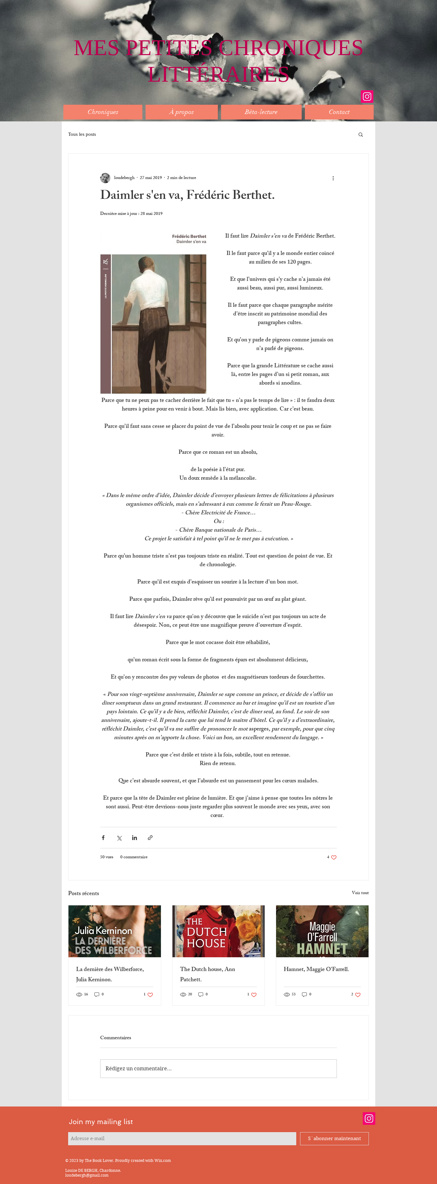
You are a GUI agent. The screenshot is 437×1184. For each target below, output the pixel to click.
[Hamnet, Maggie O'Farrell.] (322, 931)
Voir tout (360, 893)
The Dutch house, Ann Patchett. (207, 975)
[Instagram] (367, 96)
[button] (361, 134)
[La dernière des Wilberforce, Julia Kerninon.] (114, 931)
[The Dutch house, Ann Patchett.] (218, 931)
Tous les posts (82, 134)
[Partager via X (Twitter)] (119, 838)
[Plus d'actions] (333, 178)
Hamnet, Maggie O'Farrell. (316, 970)
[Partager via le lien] (150, 838)
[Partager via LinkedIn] (134, 838)
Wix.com (163, 1160)
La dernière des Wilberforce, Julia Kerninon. (110, 975)
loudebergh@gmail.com (86, 1175)
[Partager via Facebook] (103, 838)
